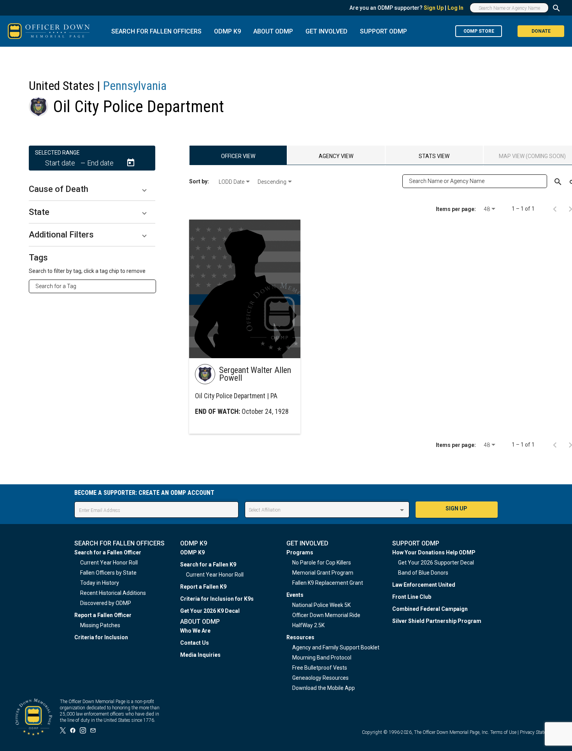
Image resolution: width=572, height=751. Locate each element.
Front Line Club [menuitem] (411, 597)
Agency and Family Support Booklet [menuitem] (335, 647)
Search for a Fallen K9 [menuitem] (208, 564)
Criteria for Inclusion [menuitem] (101, 637)
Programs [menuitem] (299, 552)
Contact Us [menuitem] (194, 643)
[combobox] (95, 286)
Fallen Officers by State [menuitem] (108, 573)
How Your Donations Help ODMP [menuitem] (433, 552)
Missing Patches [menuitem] (100, 625)
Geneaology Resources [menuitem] (320, 678)
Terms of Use (503, 732)
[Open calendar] (131, 163)
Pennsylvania (135, 85)
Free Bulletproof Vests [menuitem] (319, 668)
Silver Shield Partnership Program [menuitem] (436, 621)
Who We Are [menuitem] (195, 631)
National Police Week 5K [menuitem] (321, 605)
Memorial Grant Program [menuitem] (322, 573)
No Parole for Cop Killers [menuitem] (321, 562)
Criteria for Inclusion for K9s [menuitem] (217, 599)
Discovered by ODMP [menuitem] (105, 603)
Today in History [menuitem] (99, 583)
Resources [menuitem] (300, 637)
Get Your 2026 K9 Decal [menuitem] (210, 611)
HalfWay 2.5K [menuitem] (308, 625)
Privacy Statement (538, 732)
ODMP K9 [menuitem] (192, 552)
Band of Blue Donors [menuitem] (423, 573)
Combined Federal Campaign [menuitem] (430, 609)
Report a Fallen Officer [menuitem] (103, 615)
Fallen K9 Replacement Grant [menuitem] (327, 583)
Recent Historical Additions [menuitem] (113, 593)
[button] (92, 189)
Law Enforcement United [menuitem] (423, 585)
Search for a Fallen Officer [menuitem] (107, 552)
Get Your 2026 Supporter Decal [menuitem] (436, 562)
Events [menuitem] (295, 595)
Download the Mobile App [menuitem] (323, 688)
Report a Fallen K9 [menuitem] (203, 587)
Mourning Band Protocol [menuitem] (321, 657)
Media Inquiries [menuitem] (200, 655)
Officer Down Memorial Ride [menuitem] (326, 615)
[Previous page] (555, 208)
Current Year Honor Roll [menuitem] (109, 562)
